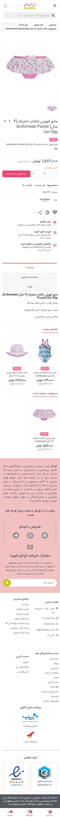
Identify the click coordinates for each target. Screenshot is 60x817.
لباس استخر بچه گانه (35, 303)
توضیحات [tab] (29, 268)
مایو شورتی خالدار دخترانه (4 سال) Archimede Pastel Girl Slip (44, 441)
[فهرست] (55, 6)
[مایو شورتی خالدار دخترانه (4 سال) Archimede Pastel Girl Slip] (44, 415)
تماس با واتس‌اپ (44, 250)
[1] (7, 583)
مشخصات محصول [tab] (29, 277)
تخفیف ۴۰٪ (27, 185)
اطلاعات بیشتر (45, 238)
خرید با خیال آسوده (42, 232)
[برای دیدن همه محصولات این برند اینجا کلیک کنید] (39, 200)
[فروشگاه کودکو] (30, 6)
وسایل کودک (52, 303)
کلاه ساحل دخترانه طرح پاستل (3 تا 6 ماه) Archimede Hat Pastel (17, 376)
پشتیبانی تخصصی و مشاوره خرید (36, 244)
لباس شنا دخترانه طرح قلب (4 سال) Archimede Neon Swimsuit (44, 376)
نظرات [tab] (29, 287)
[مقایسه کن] (47, 213)
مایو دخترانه (40, 185)
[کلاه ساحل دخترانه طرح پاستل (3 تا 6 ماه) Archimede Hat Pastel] (16, 350)
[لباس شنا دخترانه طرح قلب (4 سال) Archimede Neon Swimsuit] (44, 350)
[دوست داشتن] (55, 213)
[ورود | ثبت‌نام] (5, 6)
